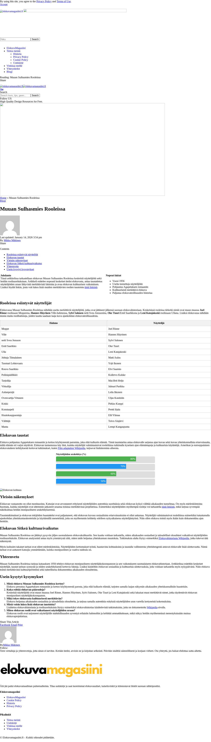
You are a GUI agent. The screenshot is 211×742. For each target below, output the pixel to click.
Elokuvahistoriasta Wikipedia (174, 538)
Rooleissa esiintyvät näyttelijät (22, 254)
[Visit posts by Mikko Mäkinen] (10, 234)
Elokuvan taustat (15, 257)
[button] (3, 4)
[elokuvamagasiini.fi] (23, 86)
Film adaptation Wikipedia (71, 448)
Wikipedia (152, 607)
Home (3, 197)
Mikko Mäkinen (12, 240)
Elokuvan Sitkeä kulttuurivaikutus (24, 263)
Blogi (3, 200)
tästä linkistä (91, 287)
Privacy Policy (44, 1)
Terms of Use (64, 1)
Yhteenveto (13, 266)
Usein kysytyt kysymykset (20, 269)
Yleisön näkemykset (17, 260)
